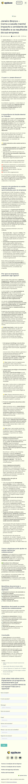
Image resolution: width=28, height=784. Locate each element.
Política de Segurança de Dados (10, 769)
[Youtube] (20, 758)
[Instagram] (16, 758)
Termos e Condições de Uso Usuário (11, 766)
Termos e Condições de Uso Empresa (11, 763)
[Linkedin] (12, 758)
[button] (25, 3)
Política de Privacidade (7, 772)
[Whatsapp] (8, 758)
